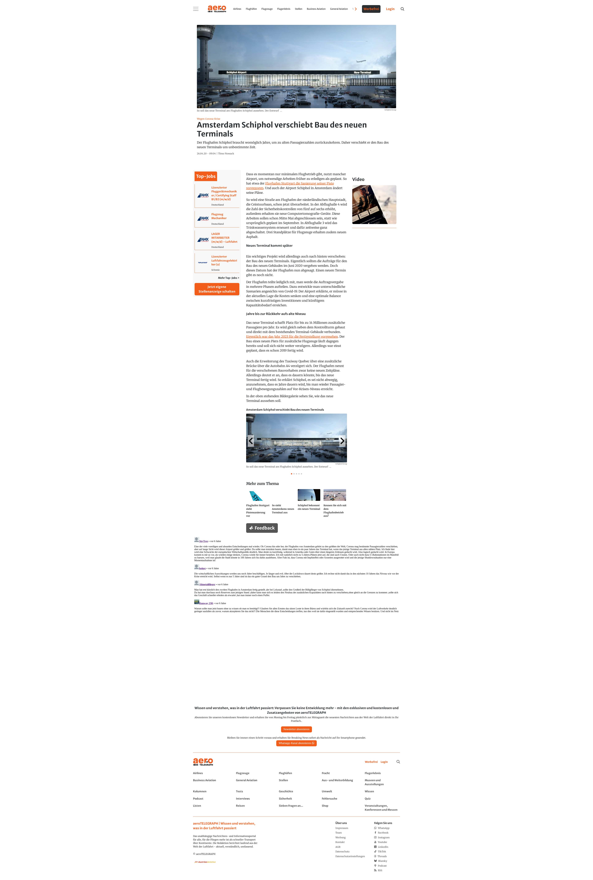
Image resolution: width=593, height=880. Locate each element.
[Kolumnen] (210, 792)
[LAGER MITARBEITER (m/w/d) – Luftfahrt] (217, 240)
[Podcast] (210, 799)
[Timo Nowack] (226, 153)
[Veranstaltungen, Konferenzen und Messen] (382, 808)
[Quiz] (382, 799)
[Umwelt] (339, 792)
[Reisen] (253, 808)
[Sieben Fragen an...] (296, 808)
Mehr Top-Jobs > (228, 278)
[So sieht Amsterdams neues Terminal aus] (283, 504)
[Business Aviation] (210, 782)
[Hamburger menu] (196, 9)
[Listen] (210, 808)
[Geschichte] (296, 792)
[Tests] (253, 792)
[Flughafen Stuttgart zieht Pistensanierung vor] (257, 504)
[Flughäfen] (296, 773)
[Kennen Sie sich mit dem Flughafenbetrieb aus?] (335, 504)
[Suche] (398, 761)
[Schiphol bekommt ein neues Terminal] (309, 504)
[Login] (384, 762)
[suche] (402, 9)
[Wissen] (382, 792)
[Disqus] (296, 574)
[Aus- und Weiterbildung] (339, 782)
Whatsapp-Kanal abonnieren (295, 743)
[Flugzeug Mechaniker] (217, 219)
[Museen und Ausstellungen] (382, 782)
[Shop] (339, 808)
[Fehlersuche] (339, 799)
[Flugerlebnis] (382, 773)
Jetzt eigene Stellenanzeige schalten (217, 289)
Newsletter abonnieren (296, 729)
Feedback (265, 528)
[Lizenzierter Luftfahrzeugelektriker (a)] (217, 263)
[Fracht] (339, 773)
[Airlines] (210, 773)
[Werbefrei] (371, 762)
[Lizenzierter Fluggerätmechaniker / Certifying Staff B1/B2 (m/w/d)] (217, 196)
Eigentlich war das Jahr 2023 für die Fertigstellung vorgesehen (292, 336)
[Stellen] (296, 782)
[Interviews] (253, 799)
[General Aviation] (253, 782)
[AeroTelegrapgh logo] (203, 762)
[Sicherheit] (296, 799)
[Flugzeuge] (253, 773)
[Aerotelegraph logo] (217, 9)
